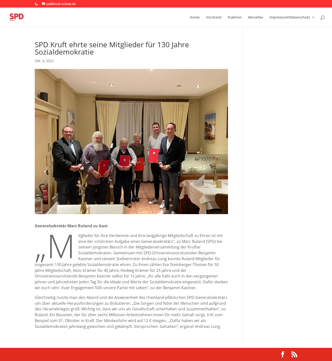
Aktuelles (255, 17)
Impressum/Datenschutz (290, 17)
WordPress (115, 354)
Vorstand (213, 17)
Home (195, 17)
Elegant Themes (69, 354)
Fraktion (235, 17)
